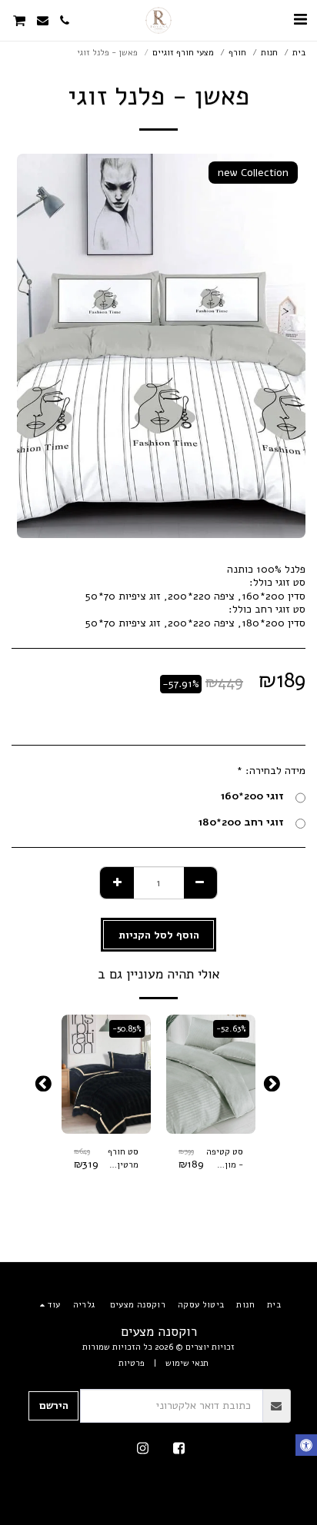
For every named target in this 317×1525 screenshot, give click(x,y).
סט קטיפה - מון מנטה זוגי (224, 1159)
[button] (300, 19)
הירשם (53, 1405)
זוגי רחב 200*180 (241, 822)
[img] (210, 1074)
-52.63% (231, 1029)
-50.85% (127, 1029)
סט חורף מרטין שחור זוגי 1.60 (121, 1159)
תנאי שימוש (187, 1363)
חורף (237, 52)
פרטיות (131, 1363)
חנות (269, 52)
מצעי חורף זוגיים (183, 52)
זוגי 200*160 (252, 796)
